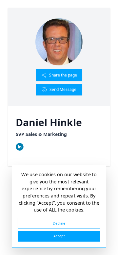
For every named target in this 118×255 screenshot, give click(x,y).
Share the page (63, 75)
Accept (59, 236)
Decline (59, 223)
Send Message (62, 89)
